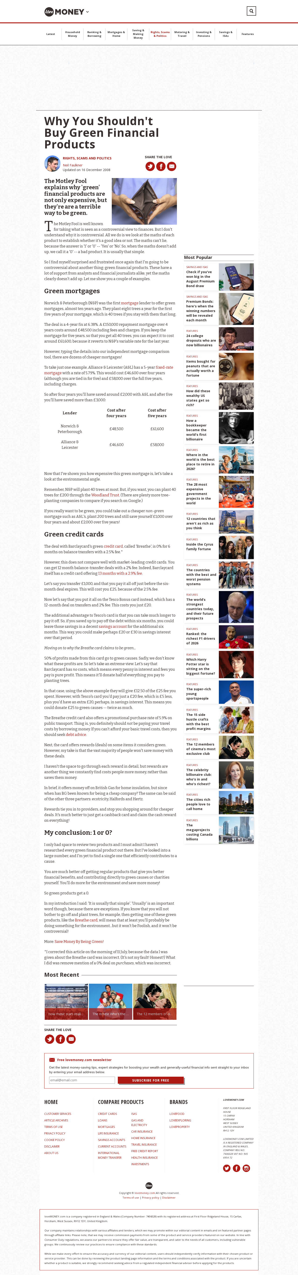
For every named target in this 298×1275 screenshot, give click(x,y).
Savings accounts (111, 1140)
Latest (50, 34)
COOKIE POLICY (54, 1140)
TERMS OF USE (53, 1127)
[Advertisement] (149, 77)
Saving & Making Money (138, 33)
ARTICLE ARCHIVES (56, 1120)
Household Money (72, 34)
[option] (66, 1001)
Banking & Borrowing (94, 34)
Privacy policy (150, 1197)
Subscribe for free (150, 1080)
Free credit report (144, 1151)
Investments (140, 1164)
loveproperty (179, 1127)
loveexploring (180, 1120)
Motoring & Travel (182, 34)
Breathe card (86, 920)
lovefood (176, 1114)
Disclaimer (169, 1197)
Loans (102, 1120)
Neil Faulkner (72, 165)
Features (248, 34)
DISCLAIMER (52, 1146)
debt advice (76, 734)
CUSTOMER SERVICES (57, 1114)
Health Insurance (144, 1158)
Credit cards (107, 1114)
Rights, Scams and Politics (87, 158)
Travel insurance (144, 1145)
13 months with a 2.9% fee (120, 573)
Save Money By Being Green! (79, 941)
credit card (113, 546)
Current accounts (112, 1146)
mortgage (130, 303)
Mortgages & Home (116, 34)
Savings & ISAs (226, 34)
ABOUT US (51, 1153)
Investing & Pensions (204, 34)
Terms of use (130, 1197)
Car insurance (141, 1132)
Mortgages (106, 1127)
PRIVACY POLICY (54, 1133)
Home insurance (143, 1138)
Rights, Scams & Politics (160, 34)
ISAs (134, 1114)
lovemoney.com (145, 1193)
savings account (113, 626)
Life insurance (108, 1133)
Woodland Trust (105, 495)
